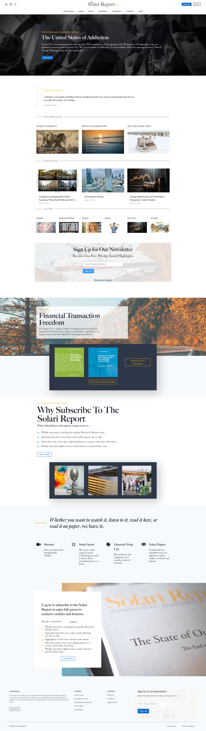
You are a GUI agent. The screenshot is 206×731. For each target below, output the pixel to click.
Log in (73, 622)
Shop (141, 11)
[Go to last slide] (3, 46)
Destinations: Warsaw (94, 196)
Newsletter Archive (103, 280)
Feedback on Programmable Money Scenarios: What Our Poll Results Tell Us (57, 198)
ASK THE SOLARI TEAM (139, 126)
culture (48, 209)
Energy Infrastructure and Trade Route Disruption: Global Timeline (147, 198)
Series (81, 11)
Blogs (91, 11)
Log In (197, 4)
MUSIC (85, 218)
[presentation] (57, 180)
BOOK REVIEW (66, 218)
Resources (102, 11)
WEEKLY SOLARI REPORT (94, 126)
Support (130, 11)
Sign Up (88, 271)
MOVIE (39, 218)
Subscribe (186, 4)
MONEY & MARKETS (46, 126)
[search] (7, 4)
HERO (108, 218)
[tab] (98, 79)
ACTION (131, 218)
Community (117, 11)
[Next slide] (202, 46)
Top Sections (68, 11)
